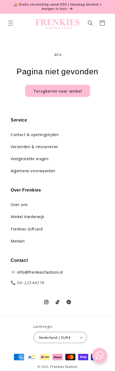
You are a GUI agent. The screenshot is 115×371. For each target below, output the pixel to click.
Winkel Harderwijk (27, 216)
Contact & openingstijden (35, 134)
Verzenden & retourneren (34, 146)
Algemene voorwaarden (33, 170)
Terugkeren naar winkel (57, 91)
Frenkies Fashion (63, 367)
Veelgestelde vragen (29, 158)
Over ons (19, 204)
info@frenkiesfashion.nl (40, 272)
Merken (18, 241)
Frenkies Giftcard (27, 229)
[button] (11, 23)
